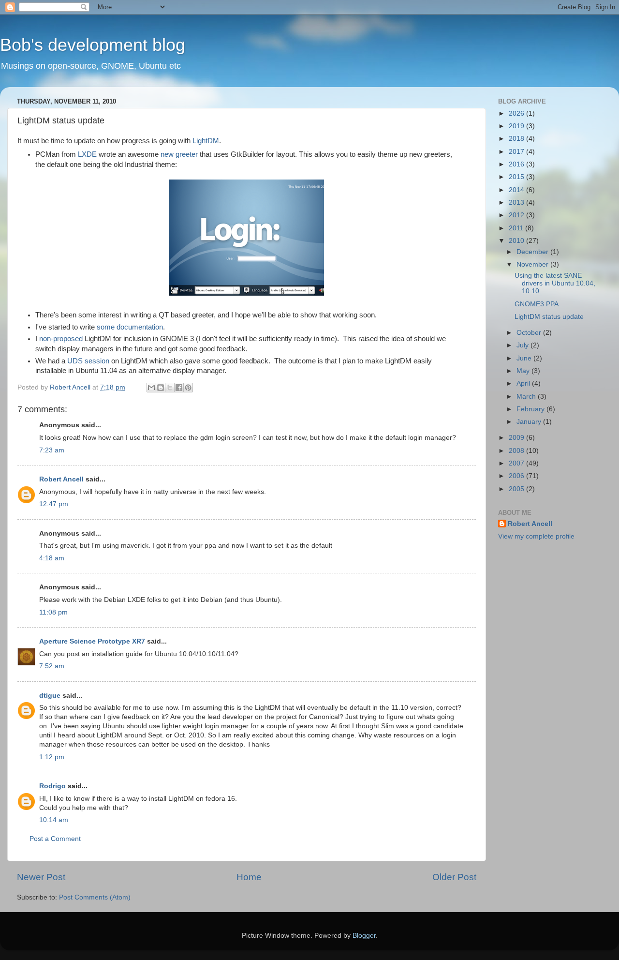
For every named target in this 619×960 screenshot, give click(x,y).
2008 (517, 450)
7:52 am (51, 666)
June (524, 358)
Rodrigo (52, 786)
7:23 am (51, 450)
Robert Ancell (61, 479)
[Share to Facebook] (179, 387)
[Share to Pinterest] (188, 387)
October (529, 332)
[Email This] (151, 387)
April (524, 383)
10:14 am (53, 820)
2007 (517, 463)
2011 (517, 228)
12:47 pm (53, 504)
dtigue (49, 695)
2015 (517, 176)
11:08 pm (53, 612)
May (523, 371)
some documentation (130, 327)
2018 (517, 138)
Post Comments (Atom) (95, 897)
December (533, 251)
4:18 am (51, 558)
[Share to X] (170, 387)
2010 (517, 240)
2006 (517, 476)
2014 (517, 190)
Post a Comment (55, 838)
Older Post (454, 877)
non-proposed (61, 339)
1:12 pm (51, 757)
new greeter (179, 154)
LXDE (87, 154)
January (529, 421)
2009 (517, 437)
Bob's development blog (92, 45)
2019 (517, 126)
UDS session (88, 361)
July (523, 345)
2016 (517, 164)
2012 (517, 215)
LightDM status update (549, 316)
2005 (517, 489)
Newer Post (41, 877)
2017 (517, 151)
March (527, 396)
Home (249, 877)
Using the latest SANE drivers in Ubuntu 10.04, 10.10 (555, 283)
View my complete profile (536, 536)
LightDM (205, 141)
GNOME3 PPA (537, 304)
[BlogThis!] (160, 387)
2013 (517, 202)
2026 (517, 113)
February (531, 409)
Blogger (364, 935)
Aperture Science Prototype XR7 (92, 641)
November (533, 264)
